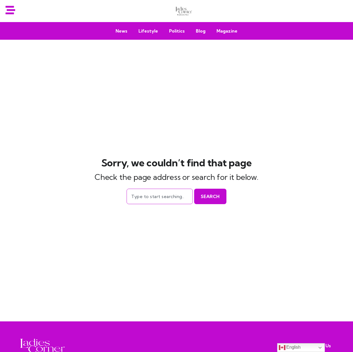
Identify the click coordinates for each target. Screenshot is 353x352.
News (121, 31)
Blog (200, 31)
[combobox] (159, 196)
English (293, 347)
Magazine (226, 31)
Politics (177, 31)
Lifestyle (148, 31)
